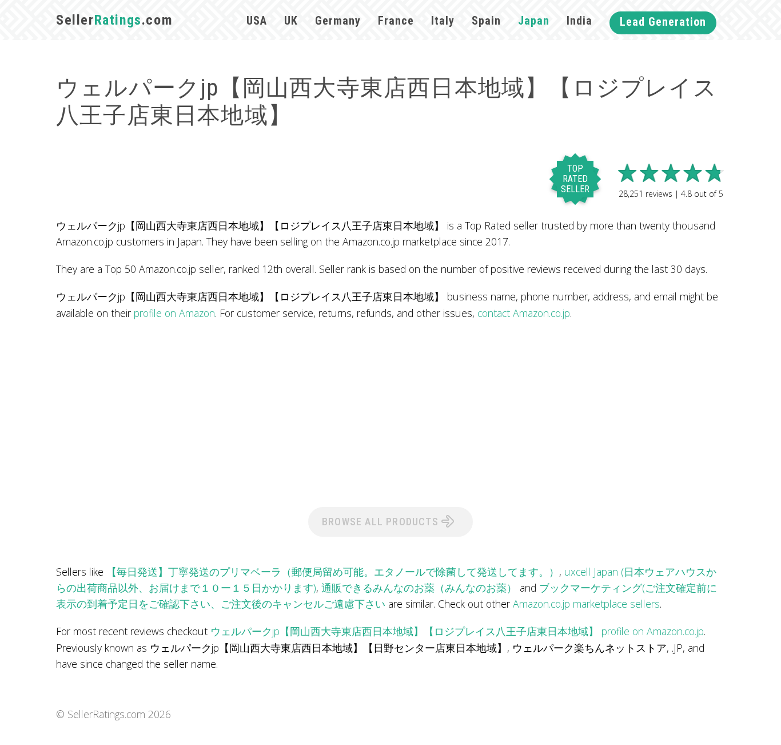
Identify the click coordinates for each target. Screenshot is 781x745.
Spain (486, 20)
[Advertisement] (390, 412)
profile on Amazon (174, 313)
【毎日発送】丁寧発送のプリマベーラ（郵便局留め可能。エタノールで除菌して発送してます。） (332, 571)
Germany (338, 20)
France (396, 20)
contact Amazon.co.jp (523, 313)
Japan (533, 20)
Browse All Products (381, 522)
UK (291, 20)
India (579, 20)
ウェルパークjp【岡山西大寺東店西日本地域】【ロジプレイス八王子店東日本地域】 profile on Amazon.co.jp (457, 631)
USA (256, 20)
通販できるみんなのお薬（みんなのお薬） (419, 588)
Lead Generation (663, 22)
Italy (443, 20)
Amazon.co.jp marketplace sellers (586, 604)
